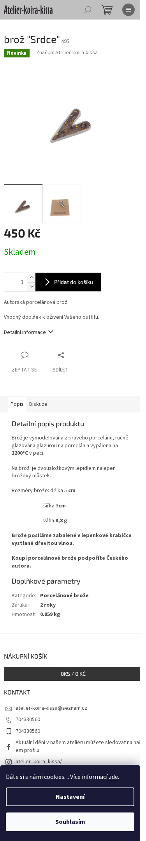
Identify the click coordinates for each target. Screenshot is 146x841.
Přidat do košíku (73, 282)
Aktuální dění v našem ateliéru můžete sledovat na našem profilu (79, 746)
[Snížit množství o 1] (31, 286)
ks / (73, 673)
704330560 (28, 719)
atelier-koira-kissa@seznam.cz (51, 708)
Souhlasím (70, 822)
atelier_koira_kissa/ (39, 762)
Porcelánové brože (64, 596)
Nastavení (70, 797)
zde (113, 777)
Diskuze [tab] (38, 404)
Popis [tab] (17, 404)
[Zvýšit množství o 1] (31, 277)
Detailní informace (25, 332)
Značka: (67, 53)
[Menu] (128, 10)
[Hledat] (87, 10)
